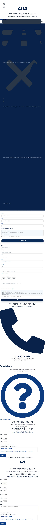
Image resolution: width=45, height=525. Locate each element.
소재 (1, 490)
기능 (4, 4)
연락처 (2, 254)
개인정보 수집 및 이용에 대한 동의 (7, 445)
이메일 (2, 223)
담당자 (1, 494)
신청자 (1, 438)
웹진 (4, 7)
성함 (2, 218)
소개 (4, 3)
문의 (4, 6)
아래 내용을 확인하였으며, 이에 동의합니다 (8, 446)
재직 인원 (2, 264)
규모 (1, 487)
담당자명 (2, 250)
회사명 (2, 213)
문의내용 (2, 281)
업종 (1, 483)
